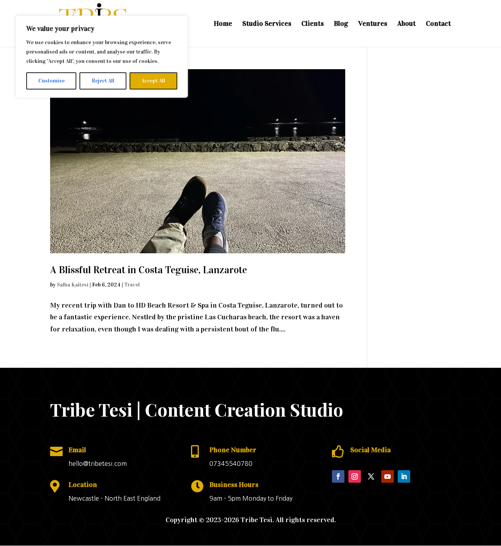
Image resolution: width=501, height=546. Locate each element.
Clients (312, 24)
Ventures (372, 24)
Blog (341, 24)
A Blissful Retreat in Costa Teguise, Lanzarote (148, 270)
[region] (102, 57)
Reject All (103, 80)
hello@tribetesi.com (97, 463)
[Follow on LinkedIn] (404, 476)
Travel (132, 284)
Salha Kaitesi (72, 284)
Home (223, 24)
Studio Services (266, 24)
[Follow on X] (371, 476)
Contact (438, 24)
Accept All (153, 80)
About (406, 24)
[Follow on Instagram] (354, 476)
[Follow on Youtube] (387, 476)
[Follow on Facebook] (338, 476)
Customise (51, 80)
